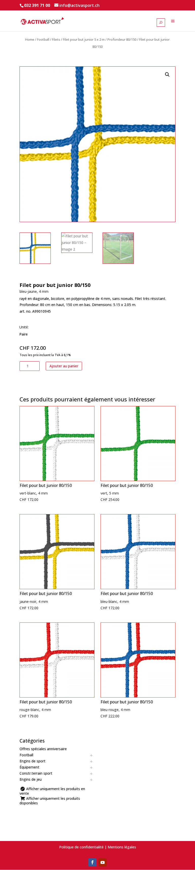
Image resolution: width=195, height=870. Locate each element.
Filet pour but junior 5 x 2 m (84, 39)
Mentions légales (122, 847)
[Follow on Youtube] (103, 862)
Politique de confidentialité (81, 847)
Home (29, 39)
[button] (167, 74)
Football (43, 39)
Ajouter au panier (64, 366)
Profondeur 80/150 (121, 39)
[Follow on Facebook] (92, 862)
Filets (56, 39)
